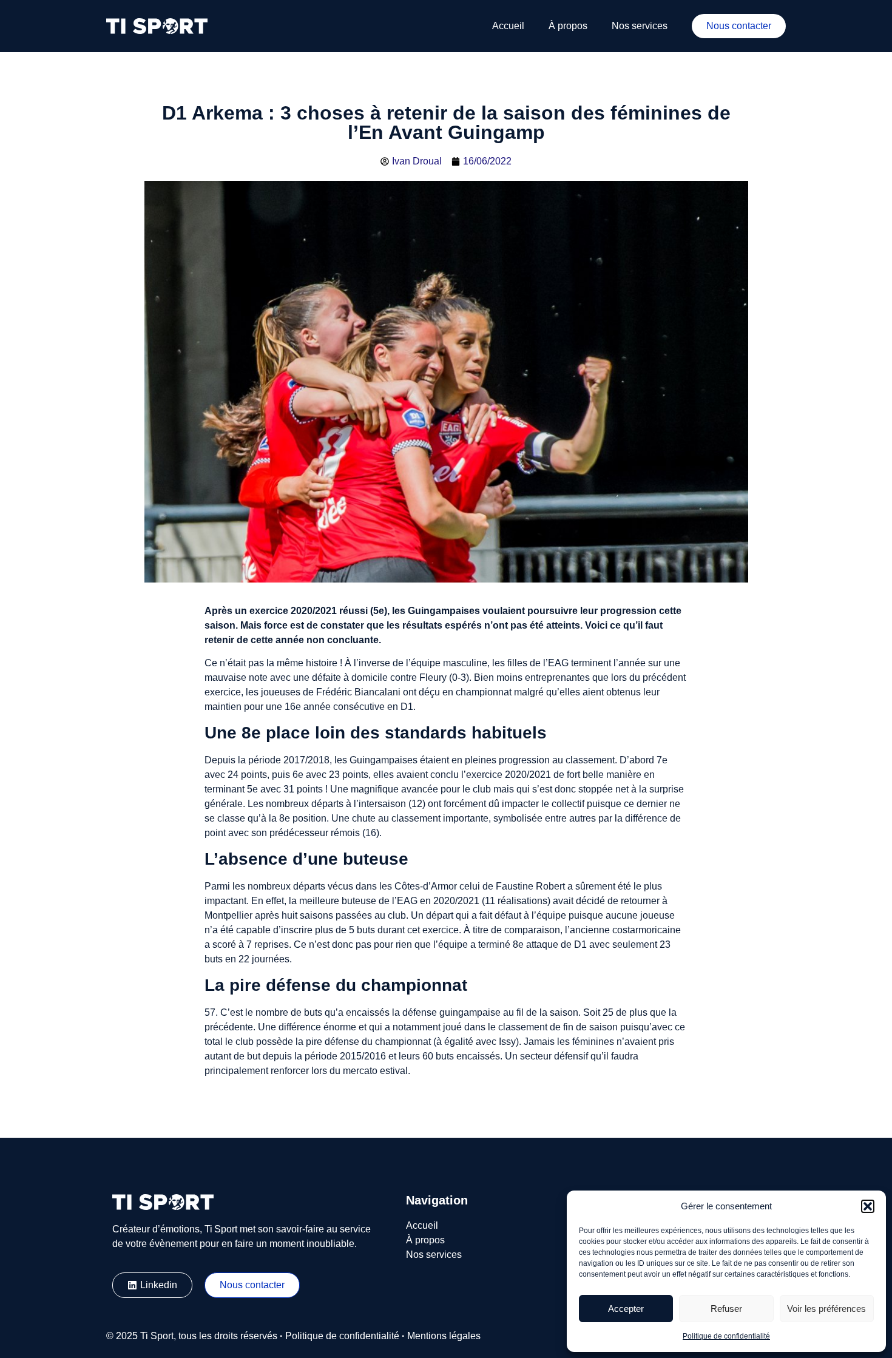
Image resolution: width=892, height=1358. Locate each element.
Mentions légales (444, 1336)
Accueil (508, 26)
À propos (568, 26)
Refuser (726, 1308)
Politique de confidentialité (726, 1336)
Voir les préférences (826, 1308)
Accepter (626, 1308)
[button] (868, 1206)
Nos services (639, 26)
